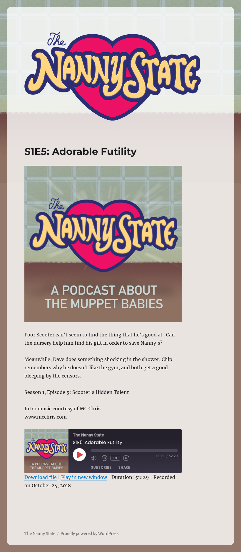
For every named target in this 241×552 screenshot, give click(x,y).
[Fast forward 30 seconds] (127, 458)
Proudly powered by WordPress (90, 533)
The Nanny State (39, 533)
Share (124, 467)
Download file (40, 477)
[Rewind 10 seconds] (105, 458)
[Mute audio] (95, 458)
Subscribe (101, 467)
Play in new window (84, 477)
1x (115, 458)
